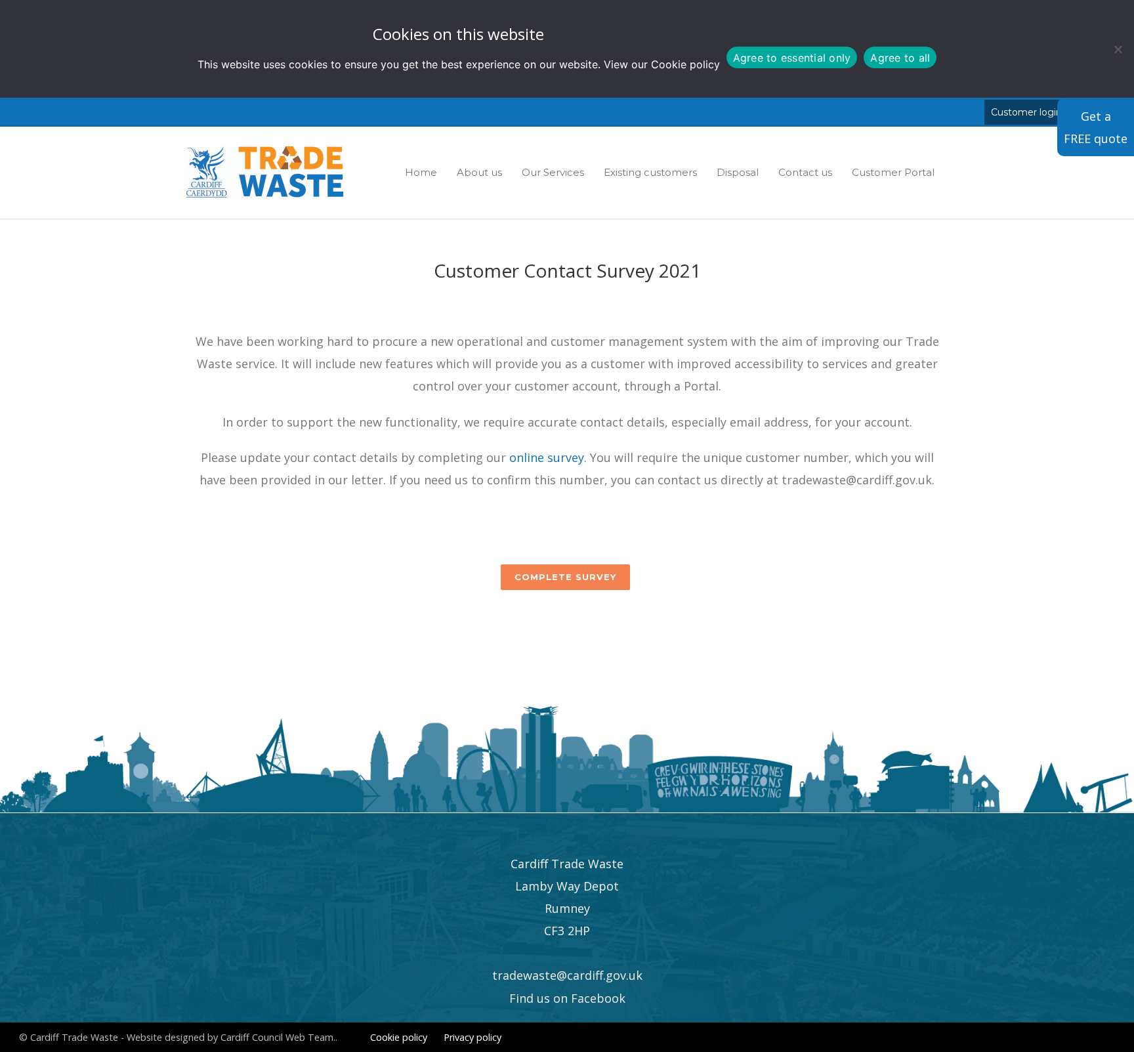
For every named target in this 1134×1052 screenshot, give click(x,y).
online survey (546, 457)
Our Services (553, 172)
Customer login (1026, 112)
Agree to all (900, 57)
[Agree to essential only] (1117, 49)
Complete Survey (565, 577)
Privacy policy (472, 1037)
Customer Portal (893, 172)
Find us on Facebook (567, 998)
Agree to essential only (792, 57)
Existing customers (650, 172)
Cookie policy (685, 64)
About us (479, 172)
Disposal (738, 172)
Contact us (805, 172)
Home (421, 172)
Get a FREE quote (1095, 127)
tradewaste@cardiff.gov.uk (567, 975)
